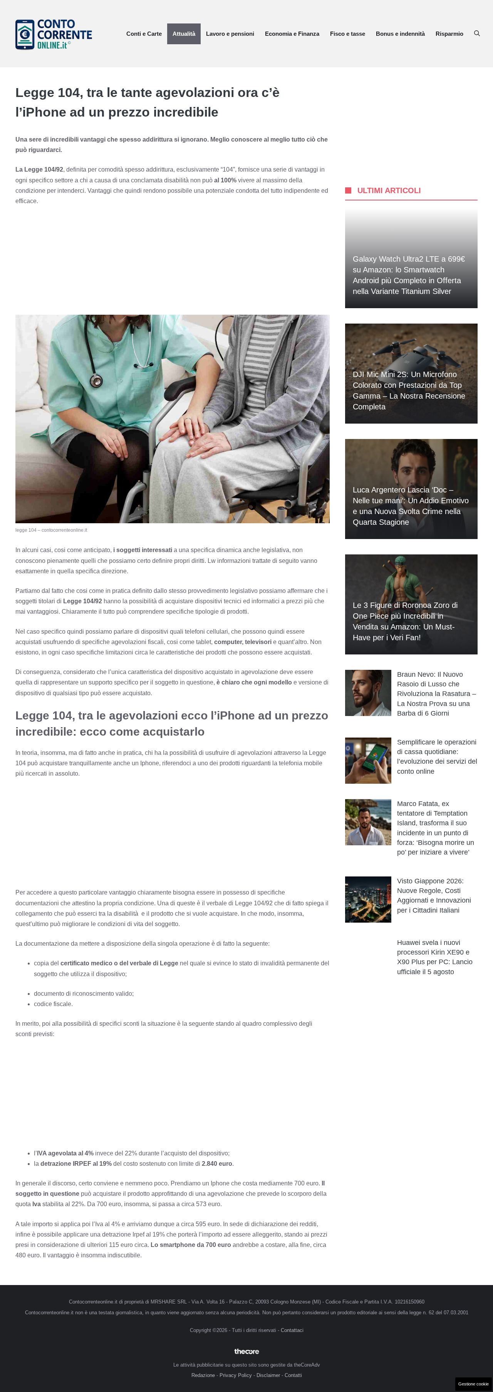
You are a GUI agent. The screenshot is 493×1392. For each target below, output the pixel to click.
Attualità (184, 33)
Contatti (293, 1375)
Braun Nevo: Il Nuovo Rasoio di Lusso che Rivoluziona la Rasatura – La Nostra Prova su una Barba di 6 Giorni (436, 694)
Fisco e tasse (347, 33)
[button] (477, 33)
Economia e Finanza (292, 33)
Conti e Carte (144, 33)
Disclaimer (268, 1375)
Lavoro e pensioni (230, 33)
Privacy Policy (236, 1375)
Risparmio (449, 33)
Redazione (203, 1375)
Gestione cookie (473, 1384)
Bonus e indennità (400, 33)
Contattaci (292, 1330)
